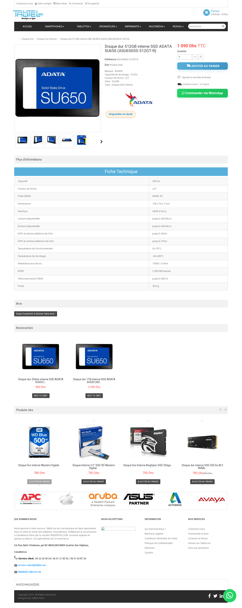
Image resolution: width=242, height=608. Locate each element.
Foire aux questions (198, 548)
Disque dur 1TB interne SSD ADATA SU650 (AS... (94, 381)
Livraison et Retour (198, 538)
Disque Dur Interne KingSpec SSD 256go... (148, 465)
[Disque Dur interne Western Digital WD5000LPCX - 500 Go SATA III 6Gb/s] (39, 442)
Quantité (181, 51)
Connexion (77, 3)
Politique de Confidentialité (159, 543)
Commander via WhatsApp (204, 93)
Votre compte (44, 3)
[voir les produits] (30, 500)
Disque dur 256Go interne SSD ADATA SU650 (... (40, 381)
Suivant (101, 142)
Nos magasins (28, 584)
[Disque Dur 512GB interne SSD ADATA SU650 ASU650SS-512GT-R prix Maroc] (22, 140)
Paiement (150, 548)
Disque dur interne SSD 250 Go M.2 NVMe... (202, 467)
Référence (110, 59)
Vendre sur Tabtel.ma (199, 543)
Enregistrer (93, 3)
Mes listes (61, 3)
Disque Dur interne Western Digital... (39, 465)
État (107, 64)
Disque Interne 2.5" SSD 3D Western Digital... (94, 467)
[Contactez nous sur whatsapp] (229, 595)
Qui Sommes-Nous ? (155, 529)
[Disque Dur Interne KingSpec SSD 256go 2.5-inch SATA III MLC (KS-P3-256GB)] (148, 442)
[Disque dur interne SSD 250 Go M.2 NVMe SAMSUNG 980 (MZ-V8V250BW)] (203, 442)
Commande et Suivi (198, 533)
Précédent (14, 142)
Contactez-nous (24, 3)
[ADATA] (139, 99)
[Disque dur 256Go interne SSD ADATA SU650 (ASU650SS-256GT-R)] (40, 356)
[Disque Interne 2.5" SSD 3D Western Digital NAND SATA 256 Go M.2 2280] (94, 442)
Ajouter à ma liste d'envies (196, 77)
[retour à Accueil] (15, 37)
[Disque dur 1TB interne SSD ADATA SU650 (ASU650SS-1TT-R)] (94, 356)
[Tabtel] (33, 14)
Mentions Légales (154, 533)
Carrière (149, 552)
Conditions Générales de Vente (161, 538)
